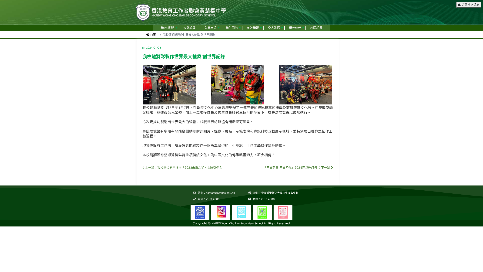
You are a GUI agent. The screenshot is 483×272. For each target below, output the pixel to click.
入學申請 (211, 27)
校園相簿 (316, 27)
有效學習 (253, 27)
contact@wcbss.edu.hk (220, 192)
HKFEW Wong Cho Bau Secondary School (237, 223)
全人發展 (274, 27)
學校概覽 (167, 27)
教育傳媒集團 (456, 224)
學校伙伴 (295, 27)
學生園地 (232, 27)
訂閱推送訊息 (470, 5)
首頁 (152, 34)
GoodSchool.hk (473, 224)
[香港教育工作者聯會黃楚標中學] (181, 10)
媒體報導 (189, 27)
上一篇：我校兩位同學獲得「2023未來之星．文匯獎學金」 (184, 167)
